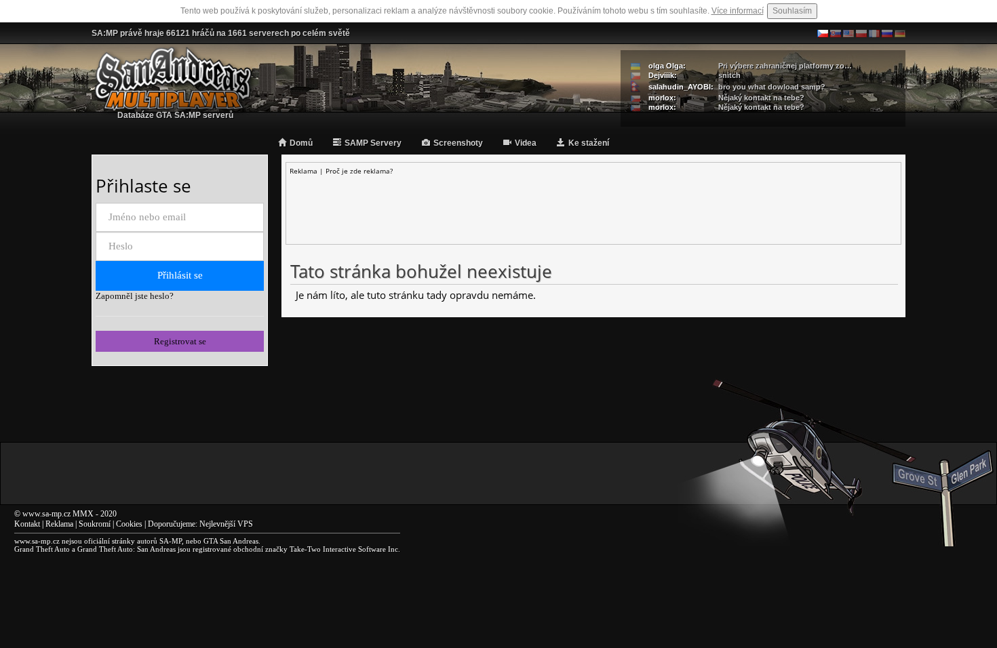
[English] (848, 33)
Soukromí (95, 524)
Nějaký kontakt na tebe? (761, 98)
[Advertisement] (593, 206)
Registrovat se (180, 341)
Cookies (129, 524)
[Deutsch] (900, 33)
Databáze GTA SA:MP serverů (175, 115)
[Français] (874, 33)
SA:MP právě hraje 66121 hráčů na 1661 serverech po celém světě (221, 33)
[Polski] (861, 33)
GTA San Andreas (230, 541)
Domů (301, 143)
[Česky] (822, 33)
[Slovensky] (835, 33)
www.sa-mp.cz (46, 514)
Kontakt (27, 524)
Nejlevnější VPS (226, 524)
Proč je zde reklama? (359, 171)
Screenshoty (458, 143)
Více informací (737, 11)
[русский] (887, 33)
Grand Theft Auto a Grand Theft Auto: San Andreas (95, 549)
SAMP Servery (373, 143)
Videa (525, 143)
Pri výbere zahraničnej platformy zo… (785, 66)
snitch (729, 75)
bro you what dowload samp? (771, 87)
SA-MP (170, 541)
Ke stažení (588, 143)
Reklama (59, 524)
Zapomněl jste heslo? (135, 296)
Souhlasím (792, 11)
